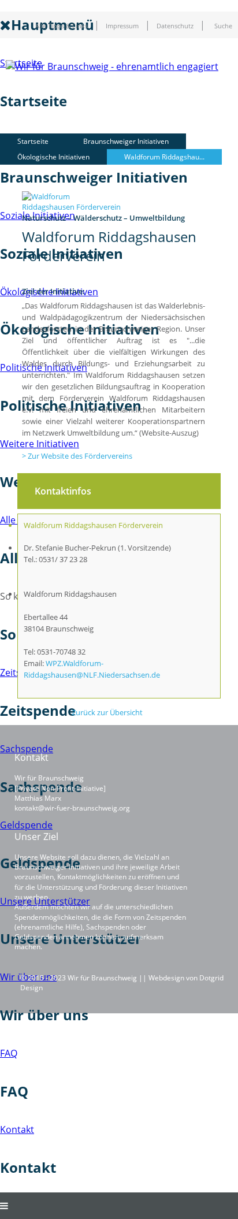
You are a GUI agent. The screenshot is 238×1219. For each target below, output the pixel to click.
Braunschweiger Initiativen (126, 141)
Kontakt (17, 1129)
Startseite (33, 141)
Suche (223, 26)
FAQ (8, 1053)
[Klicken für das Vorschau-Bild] (72, 207)
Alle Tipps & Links (61, 26)
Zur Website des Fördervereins (80, 456)
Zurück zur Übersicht (107, 712)
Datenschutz (175, 26)
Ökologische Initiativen (53, 157)
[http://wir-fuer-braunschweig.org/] (112, 66)
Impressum (122, 26)
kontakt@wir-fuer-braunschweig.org (72, 808)
